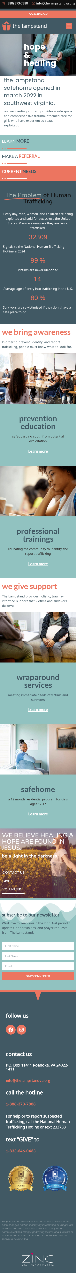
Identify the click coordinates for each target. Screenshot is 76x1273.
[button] (69, 26)
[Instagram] (21, 1030)
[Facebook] (11, 1030)
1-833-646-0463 (21, 1151)
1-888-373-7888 (21, 1104)
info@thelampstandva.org (28, 1080)
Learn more (38, 451)
